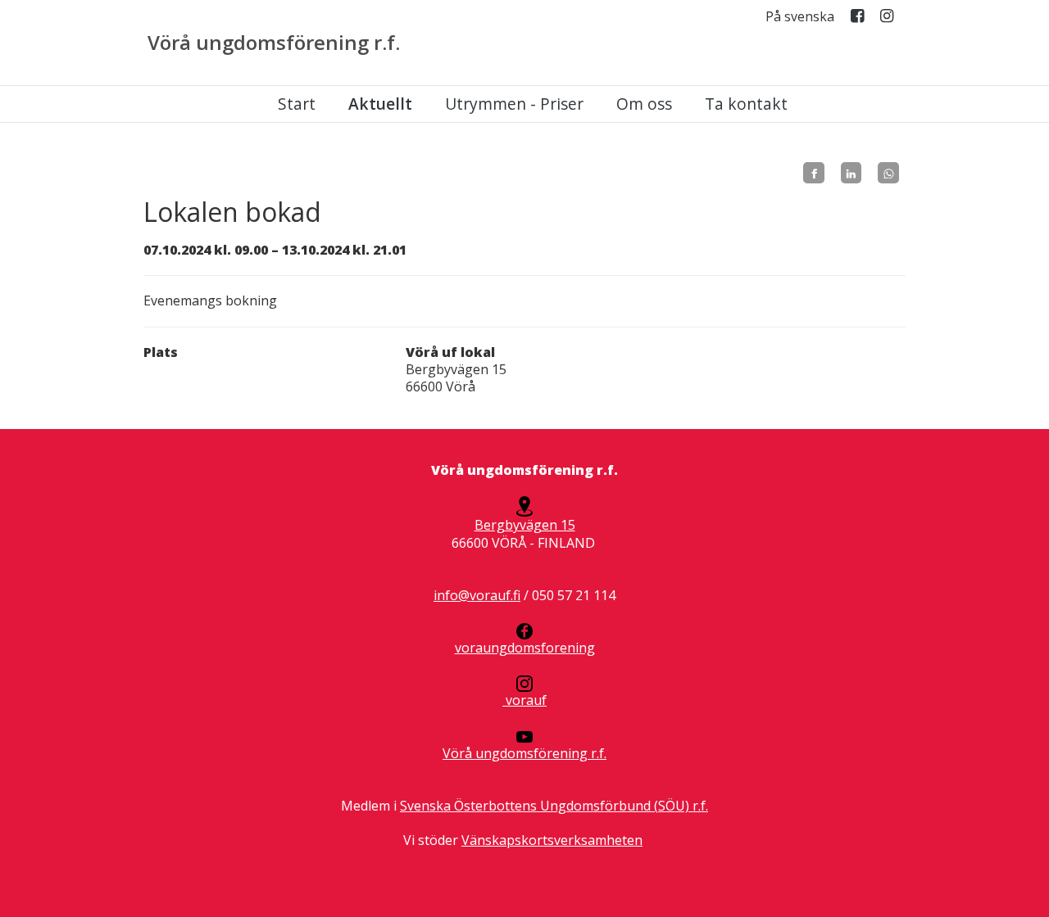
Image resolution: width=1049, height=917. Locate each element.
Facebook (857, 19)
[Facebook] (813, 172)
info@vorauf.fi (477, 595)
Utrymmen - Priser (514, 103)
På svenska (799, 16)
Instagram (886, 19)
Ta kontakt (746, 103)
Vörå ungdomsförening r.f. (274, 42)
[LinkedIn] (851, 172)
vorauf (524, 700)
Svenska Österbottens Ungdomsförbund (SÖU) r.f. (554, 806)
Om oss (644, 103)
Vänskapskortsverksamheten (552, 840)
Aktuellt (380, 103)
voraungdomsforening (525, 648)
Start (297, 103)
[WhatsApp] (888, 172)
